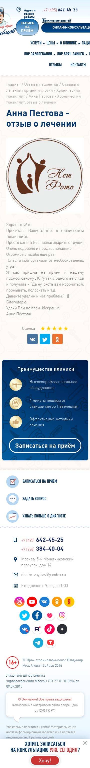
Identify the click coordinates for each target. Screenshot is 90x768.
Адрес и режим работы (30, 14)
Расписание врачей (57, 20)
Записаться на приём (45, 445)
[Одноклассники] (58, 338)
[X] (45, 338)
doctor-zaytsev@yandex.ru (43, 574)
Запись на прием (27, 27)
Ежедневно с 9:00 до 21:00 (44, 585)
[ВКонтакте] (32, 338)
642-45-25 (61, 10)
